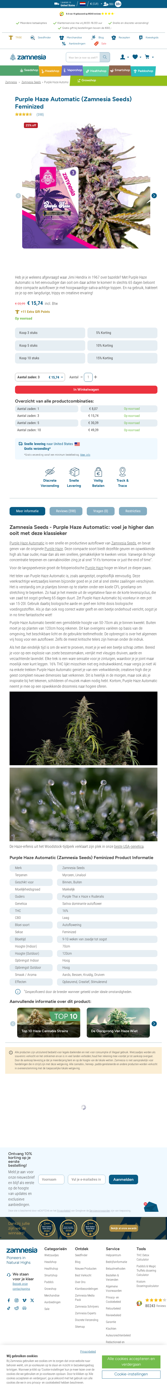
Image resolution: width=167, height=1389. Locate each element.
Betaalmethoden (115, 1268)
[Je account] (124, 57)
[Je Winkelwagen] (150, 57)
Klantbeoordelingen (86, 1288)
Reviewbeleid (113, 1315)
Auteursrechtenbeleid (118, 1335)
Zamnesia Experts (85, 1313)
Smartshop (50, 1275)
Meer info (85, 454)
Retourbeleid (113, 1308)
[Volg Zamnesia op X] (32, 1300)
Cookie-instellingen (131, 1374)
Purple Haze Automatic (27, 543)
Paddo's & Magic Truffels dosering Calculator (146, 1270)
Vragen (100, 511)
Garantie (111, 1322)
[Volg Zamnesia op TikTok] (9, 1308)
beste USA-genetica (129, 846)
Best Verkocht (83, 1275)
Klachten (111, 1328)
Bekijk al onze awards (124, 1228)
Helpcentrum (113, 1255)
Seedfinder (81, 1255)
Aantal (73, 377)
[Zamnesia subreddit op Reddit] (16, 1308)
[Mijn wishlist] (136, 57)
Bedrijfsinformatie (116, 1262)
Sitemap (80, 1326)
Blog (77, 1262)
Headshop (50, 1262)
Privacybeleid (63, 1210)
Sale (46, 1309)
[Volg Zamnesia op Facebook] (9, 1300)
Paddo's (48, 1282)
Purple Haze (54, 548)
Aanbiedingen (52, 1302)
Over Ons (80, 1282)
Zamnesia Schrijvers (87, 1306)
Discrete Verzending (86, 1320)
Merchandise (51, 1295)
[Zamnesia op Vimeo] (24, 1300)
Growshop (50, 1288)
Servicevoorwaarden (99, 1210)
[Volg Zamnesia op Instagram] (16, 1300)
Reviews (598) (66, 511)
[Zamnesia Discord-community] (24, 1308)
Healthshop (51, 1268)
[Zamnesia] (34, 57)
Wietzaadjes (51, 1255)
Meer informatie (27, 511)
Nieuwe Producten (86, 1268)
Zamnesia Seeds (123, 543)
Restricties (132, 511)
